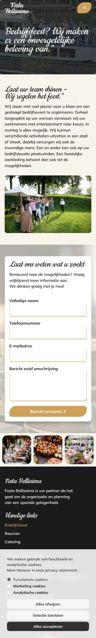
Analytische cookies (30, 592)
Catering (12, 541)
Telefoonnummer (25, 323)
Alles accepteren (48, 626)
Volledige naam (23, 301)
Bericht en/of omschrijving (33, 369)
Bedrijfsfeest (16, 525)
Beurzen (12, 533)
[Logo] (17, 7)
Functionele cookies (30, 579)
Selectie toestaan (48, 615)
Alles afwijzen (48, 604)
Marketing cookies (29, 586)
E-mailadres (20, 346)
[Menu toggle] (84, 7)
